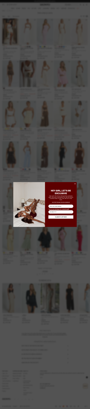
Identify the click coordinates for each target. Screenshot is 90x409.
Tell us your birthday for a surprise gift (58, 209)
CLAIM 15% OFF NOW (61, 217)
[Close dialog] (75, 184)
